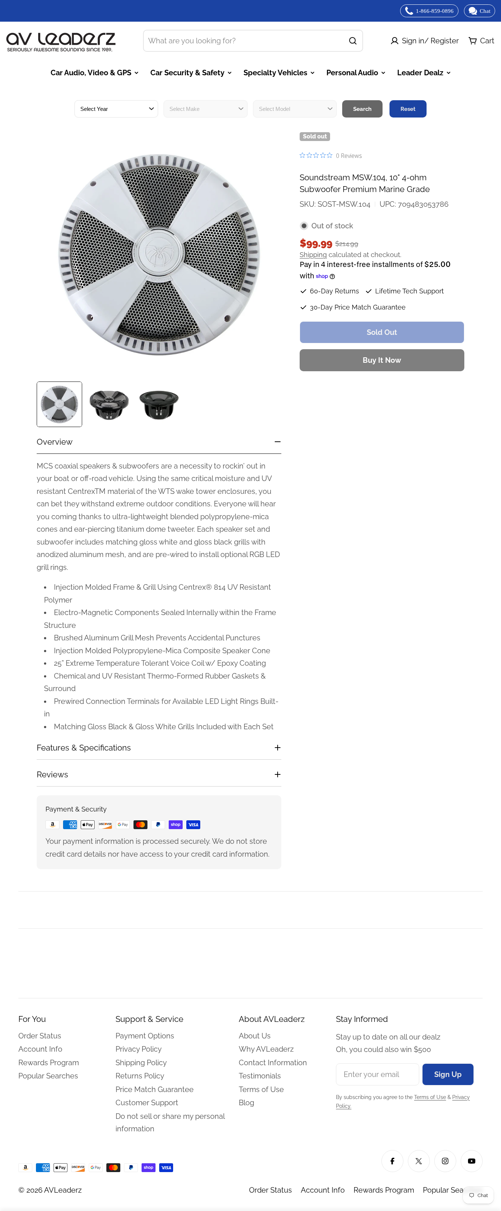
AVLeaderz (63, 1190)
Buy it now (382, 360)
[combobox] (253, 41)
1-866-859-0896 (435, 11)
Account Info (323, 1190)
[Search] (352, 40)
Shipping (313, 255)
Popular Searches (453, 1190)
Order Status (270, 1190)
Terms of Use (430, 1097)
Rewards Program (384, 1190)
